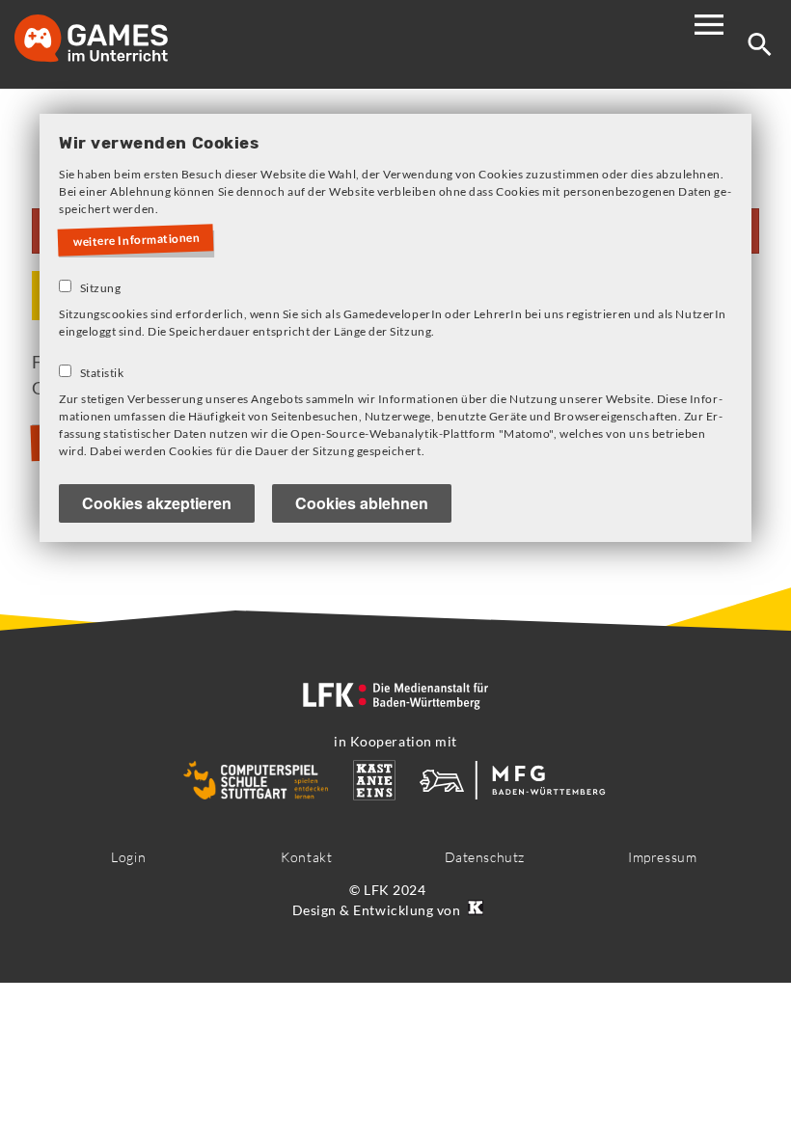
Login (128, 857)
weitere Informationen (137, 240)
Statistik (102, 373)
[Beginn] (110, 40)
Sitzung (101, 288)
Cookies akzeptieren (157, 503)
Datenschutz (485, 857)
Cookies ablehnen (361, 503)
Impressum (662, 857)
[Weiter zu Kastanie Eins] (473, 910)
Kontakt (306, 857)
